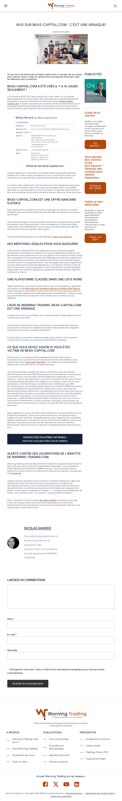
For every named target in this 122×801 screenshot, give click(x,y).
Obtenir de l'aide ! (95, 188)
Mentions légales (74, 793)
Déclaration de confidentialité (99, 793)
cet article (16, 473)
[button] (5, 5)
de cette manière (48, 500)
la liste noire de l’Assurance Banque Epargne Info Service (51, 288)
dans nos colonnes (62, 237)
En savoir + (95, 144)
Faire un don (95, 238)
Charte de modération (61, 796)
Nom (10, 618)
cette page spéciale (35, 362)
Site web (12, 650)
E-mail (12, 634)
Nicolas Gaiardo (37, 528)
